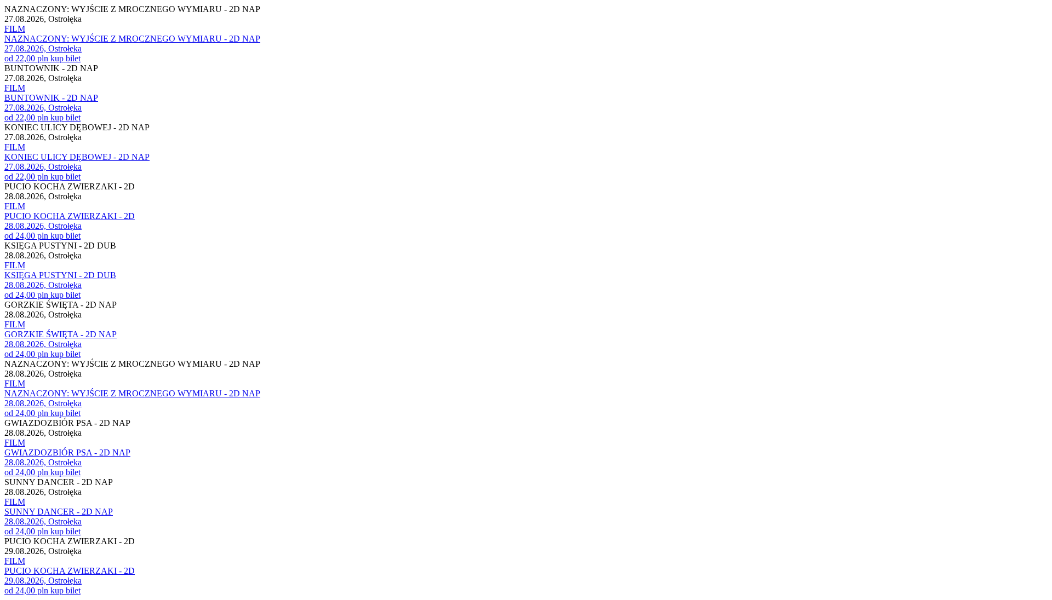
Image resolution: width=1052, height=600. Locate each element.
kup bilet (65, 58)
